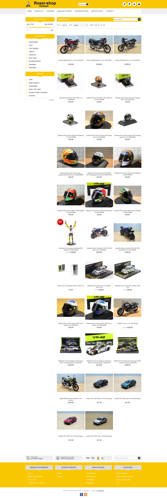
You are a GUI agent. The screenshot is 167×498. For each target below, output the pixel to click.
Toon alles (51, 100)
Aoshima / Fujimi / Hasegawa (38, 92)
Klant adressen (91, 476)
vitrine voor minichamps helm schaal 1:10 (71, 286)
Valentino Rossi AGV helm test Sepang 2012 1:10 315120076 (127, 98)
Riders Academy (34, 83)
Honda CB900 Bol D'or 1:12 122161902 (99, 60)
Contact (59, 473)
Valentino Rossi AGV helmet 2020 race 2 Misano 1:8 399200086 (99, 324)
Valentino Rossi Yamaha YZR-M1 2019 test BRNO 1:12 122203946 (127, 249)
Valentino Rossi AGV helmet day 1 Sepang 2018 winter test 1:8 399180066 (70, 174)
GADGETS (32, 55)
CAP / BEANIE (33, 48)
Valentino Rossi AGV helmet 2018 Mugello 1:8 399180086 (71, 211)
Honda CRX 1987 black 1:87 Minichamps (99, 398)
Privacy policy (31, 479)
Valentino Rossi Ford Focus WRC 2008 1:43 (127, 286)
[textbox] (125, 19)
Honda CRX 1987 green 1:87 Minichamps (127, 398)
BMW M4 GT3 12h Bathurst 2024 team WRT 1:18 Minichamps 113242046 (99, 362)
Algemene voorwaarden (34, 476)
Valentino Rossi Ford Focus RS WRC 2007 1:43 (99, 286)
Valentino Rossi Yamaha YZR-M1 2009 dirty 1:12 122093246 (99, 249)
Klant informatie (91, 473)
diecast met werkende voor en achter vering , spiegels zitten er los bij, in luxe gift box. (71, 37)
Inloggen (129, 4)
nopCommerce (100, 490)
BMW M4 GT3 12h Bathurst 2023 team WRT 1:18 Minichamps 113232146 (70, 362)
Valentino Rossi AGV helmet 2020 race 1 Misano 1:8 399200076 (71, 324)
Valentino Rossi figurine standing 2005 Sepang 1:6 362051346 (71, 249)
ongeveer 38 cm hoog (63, 224)
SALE (31, 45)
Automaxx (32, 95)
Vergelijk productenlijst (123, 479)
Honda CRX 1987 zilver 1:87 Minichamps (99, 436)
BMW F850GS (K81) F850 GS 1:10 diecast (71, 399)
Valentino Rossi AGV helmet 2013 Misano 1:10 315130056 (71, 136)
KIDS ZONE (33, 58)
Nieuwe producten (122, 473)
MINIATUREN (33, 42)
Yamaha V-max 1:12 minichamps (127, 323)
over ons (30, 473)
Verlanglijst (90, 483)
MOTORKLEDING (35, 61)
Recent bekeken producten (124, 476)
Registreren (125, 4)
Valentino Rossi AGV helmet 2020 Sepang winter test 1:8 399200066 (127, 136)
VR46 (30, 79)
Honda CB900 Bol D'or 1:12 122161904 (127, 60)
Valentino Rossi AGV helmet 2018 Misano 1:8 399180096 (127, 174)
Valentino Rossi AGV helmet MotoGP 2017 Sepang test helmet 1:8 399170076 (99, 174)
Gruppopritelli (33, 86)
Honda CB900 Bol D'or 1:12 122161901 (70, 60)
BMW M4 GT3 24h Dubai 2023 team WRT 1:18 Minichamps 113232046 (127, 362)
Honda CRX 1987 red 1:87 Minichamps (70, 436)
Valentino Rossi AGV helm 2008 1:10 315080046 (70, 98)
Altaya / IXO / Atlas (35, 89)
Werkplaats (32, 64)
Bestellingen (90, 479)
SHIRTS (31, 51)
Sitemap (59, 476)
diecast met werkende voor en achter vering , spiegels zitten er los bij (99, 37)
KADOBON (32, 67)
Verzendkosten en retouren (35, 483)
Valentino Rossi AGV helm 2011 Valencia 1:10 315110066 (99, 98)
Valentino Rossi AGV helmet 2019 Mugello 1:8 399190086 (127, 211)
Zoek (117, 483)
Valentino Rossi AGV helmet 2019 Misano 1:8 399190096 (99, 211)
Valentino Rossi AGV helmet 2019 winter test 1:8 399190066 (99, 136)
